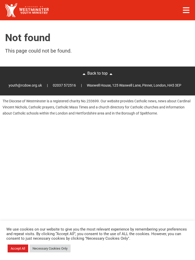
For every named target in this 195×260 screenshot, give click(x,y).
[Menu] (186, 10)
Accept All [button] (18, 248)
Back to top (97, 73)
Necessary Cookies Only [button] (50, 248)
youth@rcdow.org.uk (25, 85)
